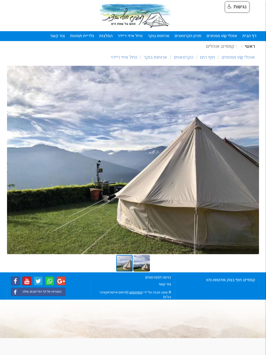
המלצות (105, 36)
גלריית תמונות (82, 36)
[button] (254, 70)
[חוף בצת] (135, 16)
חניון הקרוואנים (188, 36)
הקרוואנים (184, 57)
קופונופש (136, 292)
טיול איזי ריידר (130, 36)
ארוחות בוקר (158, 36)
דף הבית (249, 36)
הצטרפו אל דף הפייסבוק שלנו (42, 291)
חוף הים (207, 57)
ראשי (250, 46)
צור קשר (57, 36)
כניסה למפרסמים (158, 277)
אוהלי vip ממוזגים (222, 36)
